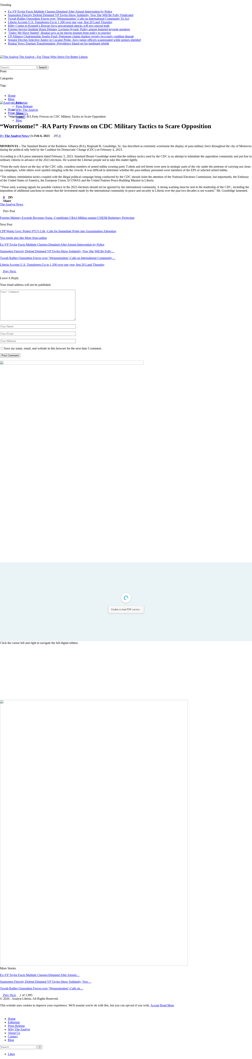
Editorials (14, 1022)
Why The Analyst (27, 109)
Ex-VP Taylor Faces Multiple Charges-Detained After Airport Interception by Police (60, 11)
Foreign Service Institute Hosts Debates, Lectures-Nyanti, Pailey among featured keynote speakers (69, 29)
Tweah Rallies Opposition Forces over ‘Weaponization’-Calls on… (41, 988)
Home (12, 95)
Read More (167, 1005)
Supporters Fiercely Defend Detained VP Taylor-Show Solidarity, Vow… (45, 981)
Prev (6, 271)
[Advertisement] (126, 672)
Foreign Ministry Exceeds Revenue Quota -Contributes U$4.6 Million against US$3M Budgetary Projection (67, 217)
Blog (19, 120)
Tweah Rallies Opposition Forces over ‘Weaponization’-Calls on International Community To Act (68, 18)
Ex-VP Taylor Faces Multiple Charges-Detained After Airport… (40, 975)
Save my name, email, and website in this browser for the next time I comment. (53, 348)
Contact (13, 1036)
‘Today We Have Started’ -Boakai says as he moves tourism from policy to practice (59, 32)
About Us (14, 1033)
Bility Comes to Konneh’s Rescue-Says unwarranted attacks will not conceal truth (58, 25)
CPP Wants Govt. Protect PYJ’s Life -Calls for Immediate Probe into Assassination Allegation (58, 231)
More (11, 99)
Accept (154, 1005)
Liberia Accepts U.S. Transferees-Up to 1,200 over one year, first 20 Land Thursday (60, 22)
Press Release (24, 106)
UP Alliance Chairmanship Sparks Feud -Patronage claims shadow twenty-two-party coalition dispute (71, 36)
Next (13, 271)
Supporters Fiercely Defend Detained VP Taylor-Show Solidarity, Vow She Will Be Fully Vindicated (70, 15)
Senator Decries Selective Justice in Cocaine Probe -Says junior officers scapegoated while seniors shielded (74, 40)
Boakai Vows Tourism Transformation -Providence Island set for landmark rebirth (58, 43)
